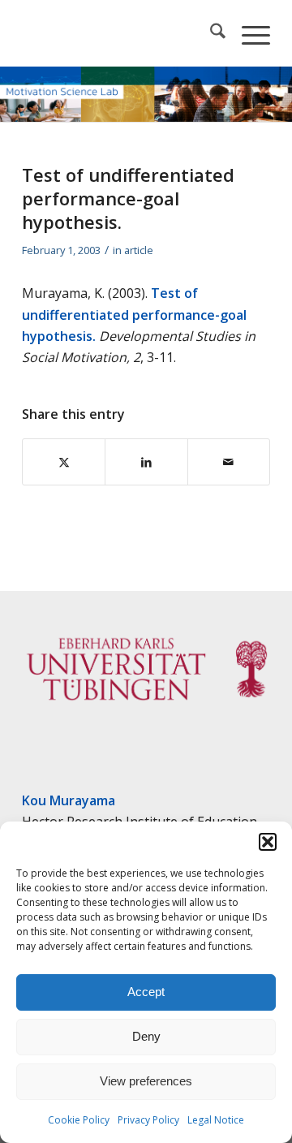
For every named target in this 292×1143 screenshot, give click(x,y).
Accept (146, 992)
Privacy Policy (148, 1120)
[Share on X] (64, 462)
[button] (268, 842)
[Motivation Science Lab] (121, 33)
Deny (146, 1036)
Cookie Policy (79, 1120)
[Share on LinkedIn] (146, 462)
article (138, 250)
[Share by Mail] (228, 462)
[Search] (209, 33)
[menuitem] (209, 33)
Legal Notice (215, 1120)
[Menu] (247, 33)
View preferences (146, 1081)
